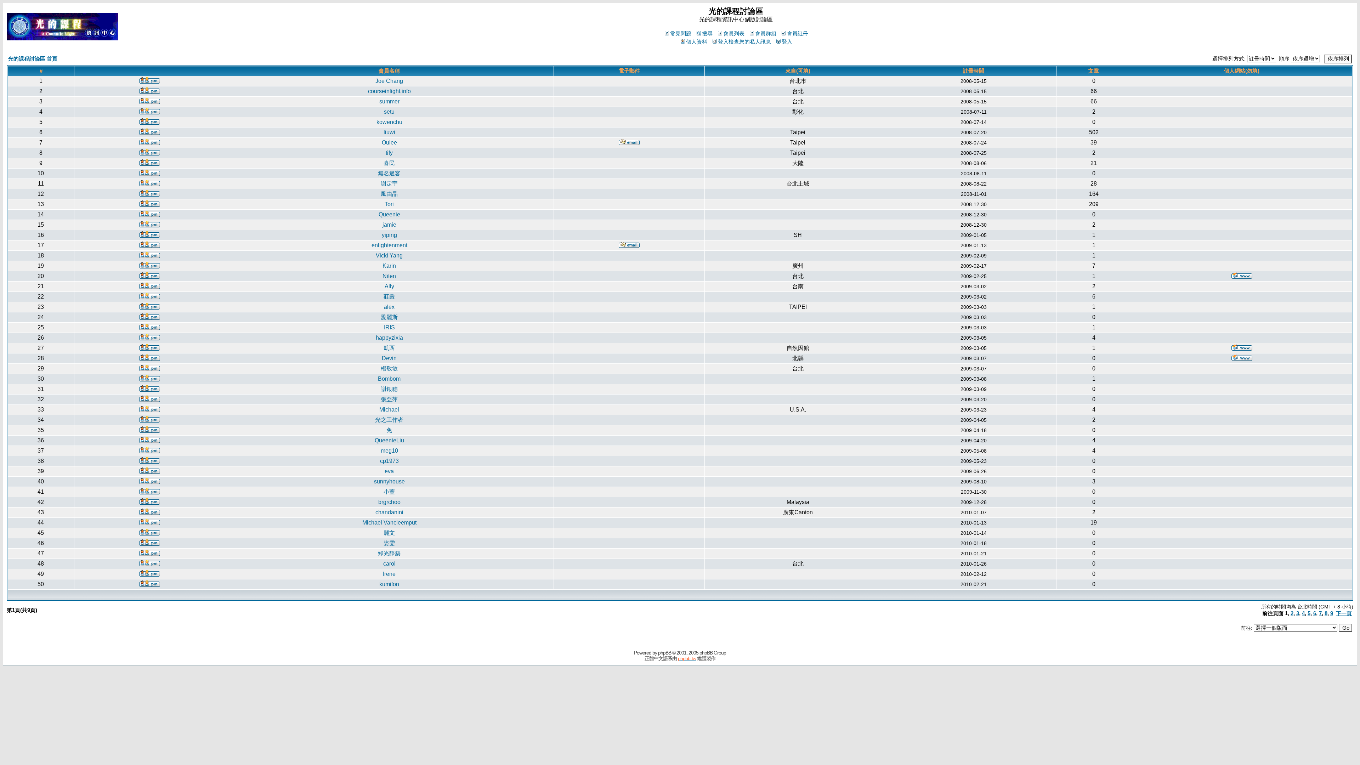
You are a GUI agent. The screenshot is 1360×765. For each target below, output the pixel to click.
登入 (787, 42)
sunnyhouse (389, 481)
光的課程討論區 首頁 (32, 59)
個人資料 (696, 42)
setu (389, 112)
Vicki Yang (389, 256)
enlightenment (389, 245)
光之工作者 (389, 420)
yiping (389, 235)
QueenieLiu (389, 440)
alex (389, 307)
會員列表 (733, 33)
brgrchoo (389, 502)
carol (389, 564)
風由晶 (389, 194)
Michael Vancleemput (389, 523)
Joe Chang (389, 81)
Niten (389, 276)
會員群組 (765, 33)
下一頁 (1344, 613)
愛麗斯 (389, 317)
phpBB (664, 653)
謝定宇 (389, 184)
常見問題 (680, 33)
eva (389, 471)
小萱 (389, 492)
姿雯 (389, 543)
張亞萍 (389, 399)
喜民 (389, 163)
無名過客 (389, 173)
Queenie (389, 214)
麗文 (389, 533)
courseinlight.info (389, 91)
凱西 (389, 348)
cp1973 (389, 461)
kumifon (389, 584)
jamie (389, 225)
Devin (389, 358)
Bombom (389, 379)
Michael (389, 410)
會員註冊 (797, 33)
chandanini (389, 512)
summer (389, 101)
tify (389, 153)
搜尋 (707, 33)
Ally (389, 286)
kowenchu (389, 122)
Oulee (389, 143)
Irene (389, 574)
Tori (389, 204)
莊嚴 (389, 297)
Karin (389, 266)
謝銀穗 (389, 389)
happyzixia (389, 338)
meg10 (389, 451)
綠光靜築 (389, 553)
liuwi (389, 132)
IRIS (389, 327)
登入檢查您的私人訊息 (744, 42)
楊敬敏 (389, 369)
